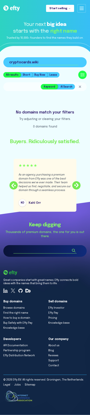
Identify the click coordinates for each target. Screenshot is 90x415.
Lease (53, 75)
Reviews (53, 355)
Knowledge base (14, 328)
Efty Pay (53, 313)
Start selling (58, 8)
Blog (51, 350)
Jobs (17, 385)
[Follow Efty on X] (13, 291)
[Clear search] (79, 86)
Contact (53, 365)
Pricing (52, 318)
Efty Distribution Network (19, 355)
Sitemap (30, 385)
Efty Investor (56, 308)
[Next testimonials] (76, 185)
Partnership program (16, 350)
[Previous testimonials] (13, 185)
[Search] (74, 250)
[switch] (58, 86)
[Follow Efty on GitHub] (20, 291)
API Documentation (15, 345)
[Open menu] (82, 8)
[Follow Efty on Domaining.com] (28, 291)
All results (12, 75)
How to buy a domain (16, 318)
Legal (6, 385)
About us (53, 345)
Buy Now (39, 75)
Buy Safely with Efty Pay (17, 323)
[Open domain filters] (82, 75)
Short (26, 75)
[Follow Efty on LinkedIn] (5, 291)
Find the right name (15, 313)
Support (53, 360)
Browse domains (14, 308)
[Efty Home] (11, 8)
